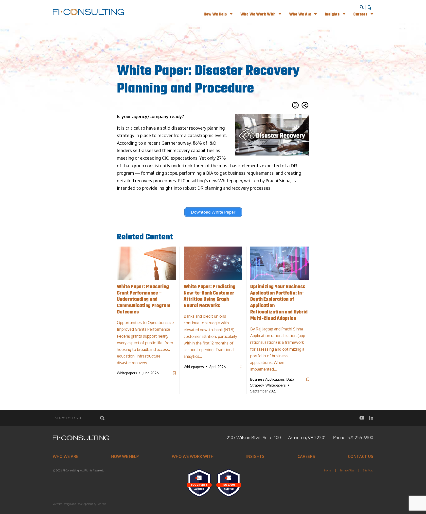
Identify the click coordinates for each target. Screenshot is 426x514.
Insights (333, 14)
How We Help (216, 14)
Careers (361, 14)
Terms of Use (347, 470)
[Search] (102, 418)
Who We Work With (258, 14)
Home (327, 470)
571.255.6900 (360, 437)
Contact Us (360, 456)
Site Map (368, 470)
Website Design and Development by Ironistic (79, 504)
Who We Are (300, 14)
